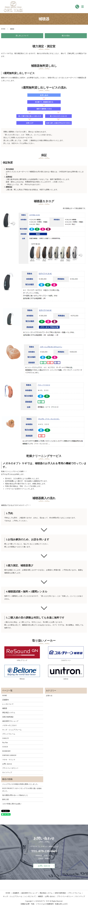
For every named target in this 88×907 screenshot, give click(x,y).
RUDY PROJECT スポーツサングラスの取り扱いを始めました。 (22, 790)
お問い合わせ (7, 764)
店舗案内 (5, 700)
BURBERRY (6, 751)
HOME (3, 29)
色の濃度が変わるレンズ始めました (15, 795)
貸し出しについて (22, 35)
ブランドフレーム (8, 734)
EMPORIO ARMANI (9, 755)
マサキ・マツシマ (8, 760)
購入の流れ (66, 35)
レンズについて (8, 704)
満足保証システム (8, 712)
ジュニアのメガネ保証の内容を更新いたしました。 (20, 784)
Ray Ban (5, 742)
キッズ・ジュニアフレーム (12, 730)
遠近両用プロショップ (10, 721)
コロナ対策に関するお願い (12, 804)
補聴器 (4, 708)
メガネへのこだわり (9, 725)
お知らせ (49, 695)
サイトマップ (7, 772)
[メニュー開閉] (82, 6)
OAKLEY (5, 738)
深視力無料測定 (8, 717)
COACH (5, 747)
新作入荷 (5, 799)
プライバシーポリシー (10, 768)
